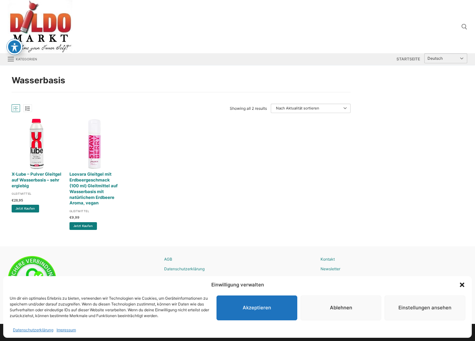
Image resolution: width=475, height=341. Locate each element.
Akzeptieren (257, 308)
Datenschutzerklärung (33, 329)
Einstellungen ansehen (424, 308)
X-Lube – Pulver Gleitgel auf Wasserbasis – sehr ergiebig (36, 179)
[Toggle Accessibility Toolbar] (14, 47)
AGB (168, 259)
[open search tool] (464, 27)
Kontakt (328, 259)
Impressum (66, 329)
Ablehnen (341, 308)
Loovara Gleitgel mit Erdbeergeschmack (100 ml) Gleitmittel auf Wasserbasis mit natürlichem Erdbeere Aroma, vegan (93, 188)
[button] (462, 285)
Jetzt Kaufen (25, 208)
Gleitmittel (22, 193)
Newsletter (330, 268)
